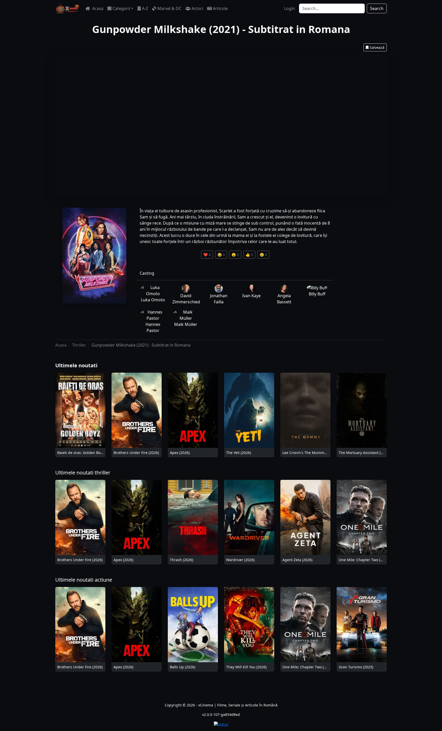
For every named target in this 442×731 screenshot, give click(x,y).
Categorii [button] (121, 8)
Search (376, 8)
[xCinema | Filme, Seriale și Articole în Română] (67, 8)
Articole (220, 8)
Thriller (79, 345)
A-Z (145, 8)
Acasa (97, 8)
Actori (197, 8)
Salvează (377, 47)
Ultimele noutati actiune (83, 579)
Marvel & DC (169, 8)
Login (289, 8)
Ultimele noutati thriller (82, 472)
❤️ (207, 254)
